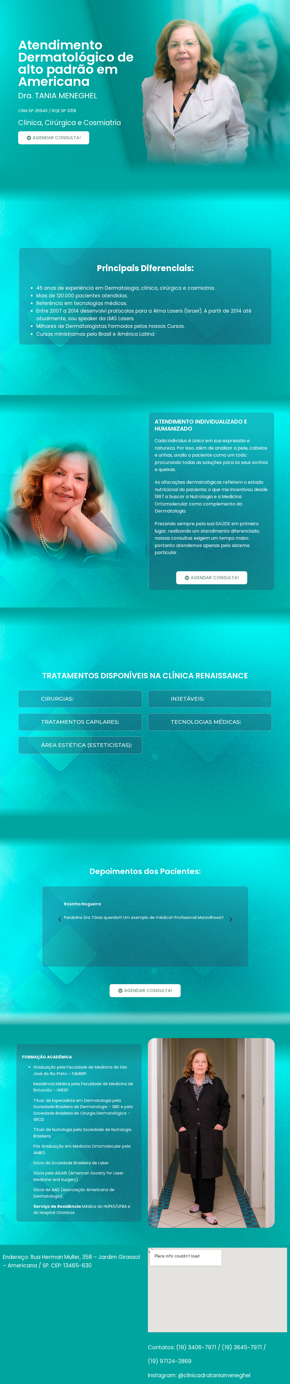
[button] (80, 699)
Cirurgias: (57, 699)
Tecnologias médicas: (206, 722)
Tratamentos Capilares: (80, 722)
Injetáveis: (187, 699)
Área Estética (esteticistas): (86, 745)
